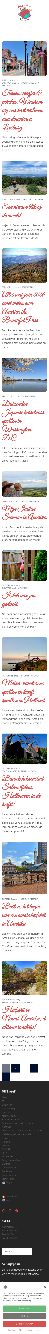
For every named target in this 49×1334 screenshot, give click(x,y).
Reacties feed (9, 1234)
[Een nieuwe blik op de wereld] (24, 177)
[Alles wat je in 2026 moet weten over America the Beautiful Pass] (24, 265)
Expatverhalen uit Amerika (15, 83)
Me (3, 1101)
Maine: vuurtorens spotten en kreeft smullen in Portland (23, 692)
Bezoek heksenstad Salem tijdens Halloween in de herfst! (22, 791)
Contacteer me (9, 1167)
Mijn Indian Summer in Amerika (24, 513)
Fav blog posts (9, 771)
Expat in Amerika (10, 1119)
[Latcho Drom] (24, 12)
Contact (6, 1164)
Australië (6, 1127)
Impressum (37, 1330)
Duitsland (6, 1145)
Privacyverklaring (25, 1330)
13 (34, 1068)
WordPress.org (9, 1238)
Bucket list (7, 1104)
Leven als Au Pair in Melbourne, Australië (22, 1130)
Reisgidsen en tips (11, 1160)
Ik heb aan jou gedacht (19, 600)
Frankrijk (6, 1149)
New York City (9, 1116)
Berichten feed (9, 1230)
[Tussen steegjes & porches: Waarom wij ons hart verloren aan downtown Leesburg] (24, 58)
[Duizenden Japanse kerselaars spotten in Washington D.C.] (24, 374)
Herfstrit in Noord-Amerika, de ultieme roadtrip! (24, 1019)
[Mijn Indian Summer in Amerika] (24, 483)
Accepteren (24, 1308)
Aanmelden (8, 1227)
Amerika (6, 1112)
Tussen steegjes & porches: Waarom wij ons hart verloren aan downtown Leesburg (22, 110)
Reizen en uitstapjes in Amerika (17, 1123)
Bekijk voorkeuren (24, 1324)
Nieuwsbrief (8, 1179)
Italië (4, 1153)
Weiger (24, 1316)
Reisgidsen (27, 287)
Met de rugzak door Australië (16, 1134)
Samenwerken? (10, 1175)
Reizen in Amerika (26, 396)
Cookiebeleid (12, 1330)
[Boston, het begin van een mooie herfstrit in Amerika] (24, 868)
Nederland (7, 1156)
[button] (45, 1286)
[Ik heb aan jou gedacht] (24, 565)
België (5, 1138)
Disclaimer (7, 1171)
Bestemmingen (9, 1108)
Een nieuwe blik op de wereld (22, 211)
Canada (6, 1141)
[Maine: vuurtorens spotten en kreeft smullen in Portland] (24, 654)
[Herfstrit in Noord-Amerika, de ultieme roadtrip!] (24, 977)
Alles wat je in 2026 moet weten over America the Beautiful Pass (23, 307)
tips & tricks (27, 1002)
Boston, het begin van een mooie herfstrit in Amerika (23, 915)
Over (4, 1097)
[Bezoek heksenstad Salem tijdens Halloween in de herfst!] (24, 748)
